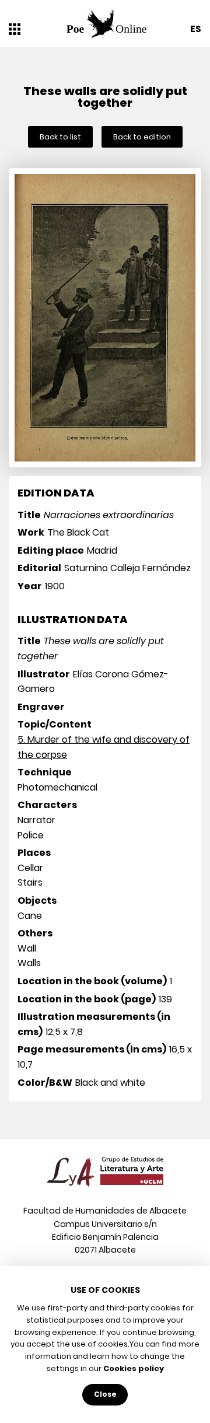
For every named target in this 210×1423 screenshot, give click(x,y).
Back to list (60, 136)
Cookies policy (133, 1368)
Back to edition (142, 136)
